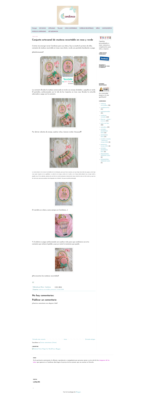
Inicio (65, 339)
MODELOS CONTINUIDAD (39, 31)
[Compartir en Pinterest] (61, 287)
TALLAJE (60, 28)
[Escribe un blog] (57, 287)
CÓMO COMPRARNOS (71, 28)
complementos (105, 107)
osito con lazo (105, 123)
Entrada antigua (90, 339)
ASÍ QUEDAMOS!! (53, 31)
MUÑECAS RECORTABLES (87, 28)
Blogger (78, 392)
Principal (34, 28)
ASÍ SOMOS (42, 28)
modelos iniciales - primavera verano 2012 (106, 140)
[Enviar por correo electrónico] (55, 287)
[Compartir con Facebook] (59, 287)
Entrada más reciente (38, 339)
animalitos (104, 127)
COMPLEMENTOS (107, 28)
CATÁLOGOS (51, 28)
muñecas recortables (44, 289)
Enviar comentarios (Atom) (48, 342)
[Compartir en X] (58, 287)
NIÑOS (98, 28)
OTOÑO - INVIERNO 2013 (104, 150)
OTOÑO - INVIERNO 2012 (104, 131)
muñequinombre (105, 111)
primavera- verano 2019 (57, 289)
